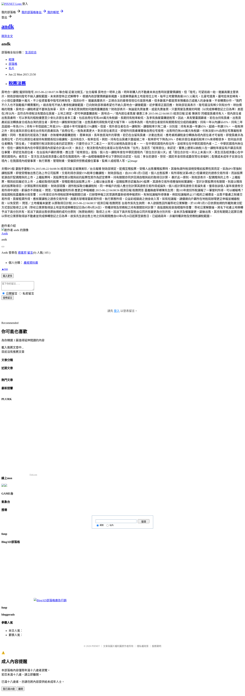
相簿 (11, 59)
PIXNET (96, 646)
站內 (112, 525)
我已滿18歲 (9, 689)
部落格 (13, 63)
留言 (30, 252)
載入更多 (7, 276)
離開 (20, 689)
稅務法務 (17, 83)
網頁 (102, 525)
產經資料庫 (31, 262)
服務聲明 (156, 646)
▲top (4, 268)
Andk (4, 233)
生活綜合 (31, 52)
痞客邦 (22, 252)
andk (7, 26)
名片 (11, 68)
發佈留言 (7, 297)
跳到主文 (7, 36)
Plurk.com (33, 475)
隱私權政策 (143, 646)
